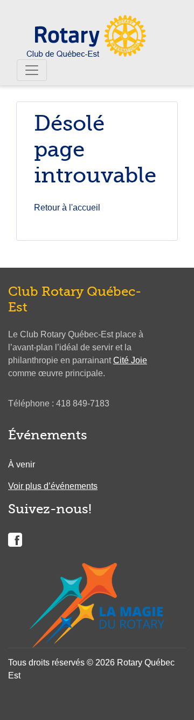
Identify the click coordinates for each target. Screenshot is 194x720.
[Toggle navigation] (32, 70)
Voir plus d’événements (53, 486)
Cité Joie (130, 360)
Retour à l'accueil (67, 207)
